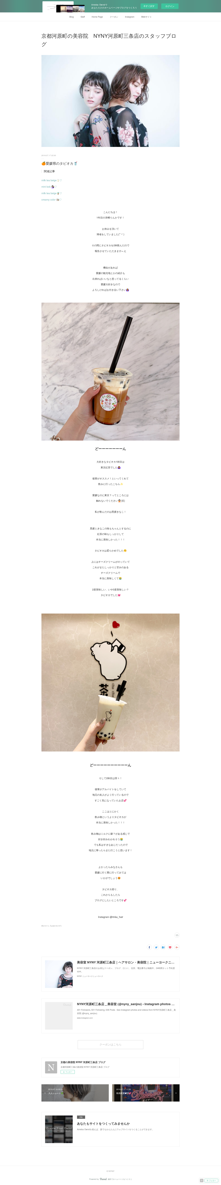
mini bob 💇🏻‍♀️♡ (49, 186)
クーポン (114, 16)
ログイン (169, 6)
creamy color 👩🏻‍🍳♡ (51, 199)
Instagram (129, 16)
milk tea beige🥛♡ (51, 180)
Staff (83, 16)
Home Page (97, 16)
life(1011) (45, 926)
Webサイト (146, 16)
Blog (71, 16)
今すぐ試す (149, 6)
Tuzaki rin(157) (55, 926)
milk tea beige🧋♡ (51, 193)
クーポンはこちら (110, 1044)
